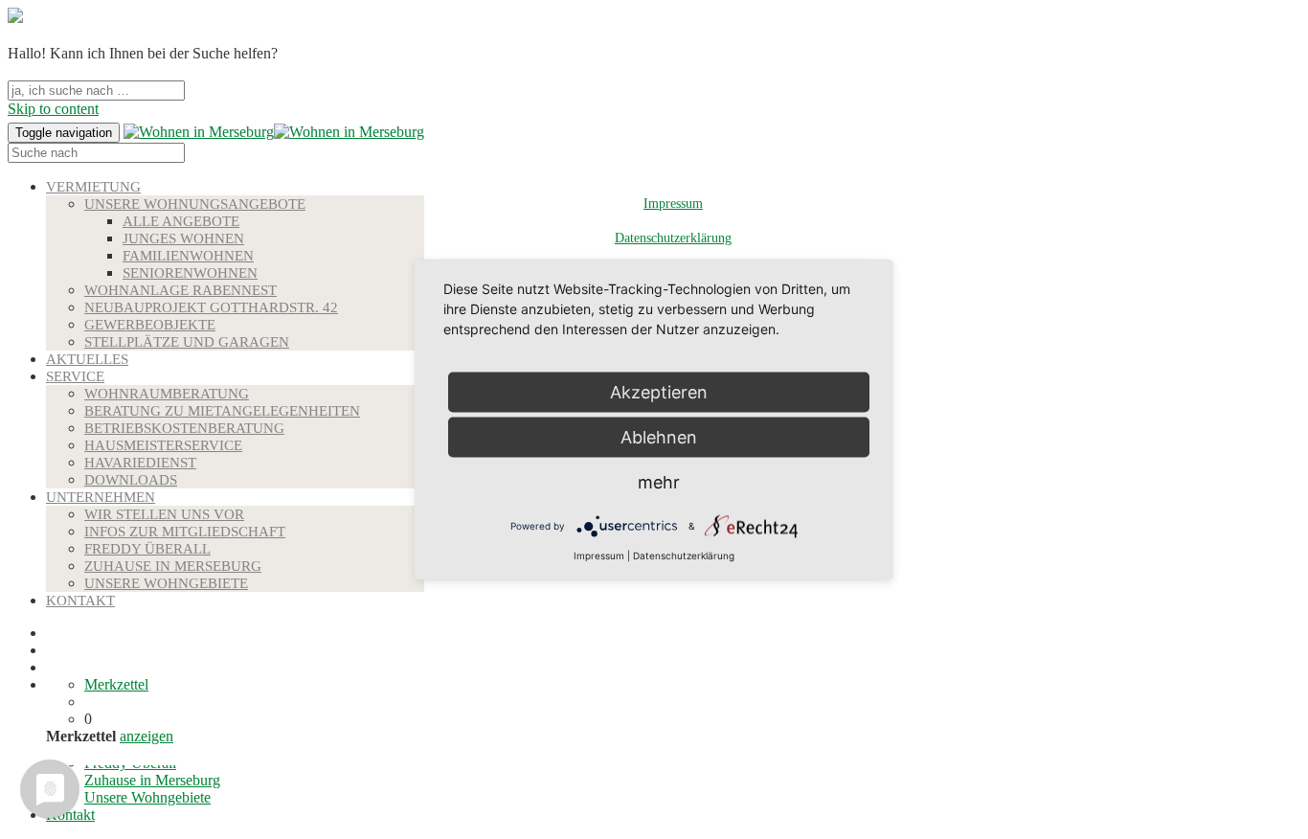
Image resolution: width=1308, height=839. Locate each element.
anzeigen (146, 736)
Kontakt (80, 600)
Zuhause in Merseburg (172, 566)
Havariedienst (140, 462)
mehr (659, 482)
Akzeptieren (659, 392)
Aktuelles (87, 359)
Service (75, 376)
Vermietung (93, 186)
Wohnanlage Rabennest (180, 290)
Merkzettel (116, 684)
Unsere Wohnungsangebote (194, 204)
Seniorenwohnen (190, 273)
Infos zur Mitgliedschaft (184, 531)
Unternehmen (100, 497)
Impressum (673, 203)
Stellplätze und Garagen (186, 342)
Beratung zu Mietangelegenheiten (222, 411)
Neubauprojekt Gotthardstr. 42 (211, 307)
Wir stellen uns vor (164, 514)
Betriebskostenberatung (184, 428)
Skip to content (53, 109)
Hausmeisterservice (163, 445)
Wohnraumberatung (166, 393)
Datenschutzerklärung (673, 238)
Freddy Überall (147, 548)
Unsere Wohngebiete (166, 583)
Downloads (130, 480)
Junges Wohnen (183, 238)
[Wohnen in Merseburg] (199, 132)
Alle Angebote (181, 221)
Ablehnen (658, 437)
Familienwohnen (188, 255)
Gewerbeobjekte (149, 324)
